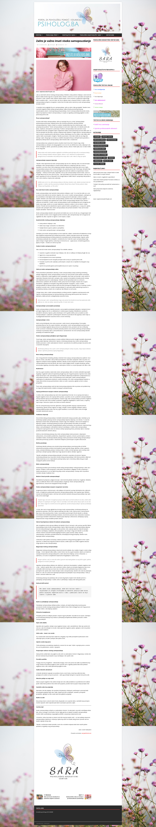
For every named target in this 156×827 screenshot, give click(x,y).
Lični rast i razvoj (107, 136)
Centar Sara (110, 35)
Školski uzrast (108, 161)
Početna (38, 35)
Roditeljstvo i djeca (68, 35)
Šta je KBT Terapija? (99, 164)
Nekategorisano (112, 139)
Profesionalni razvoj (100, 151)
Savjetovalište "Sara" (100, 158)
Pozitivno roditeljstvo (100, 145)
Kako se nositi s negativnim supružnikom (104, 177)
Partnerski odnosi (99, 142)
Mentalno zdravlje (99, 139)
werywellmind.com (86, 733)
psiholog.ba (52, 44)
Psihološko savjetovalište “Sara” (90, 35)
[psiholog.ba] (98, 81)
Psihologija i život (52, 35)
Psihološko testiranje (100, 154)
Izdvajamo (97, 136)
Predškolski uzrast (99, 148)
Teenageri (111, 158)
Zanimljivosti (61, 44)
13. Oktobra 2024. (42, 44)
